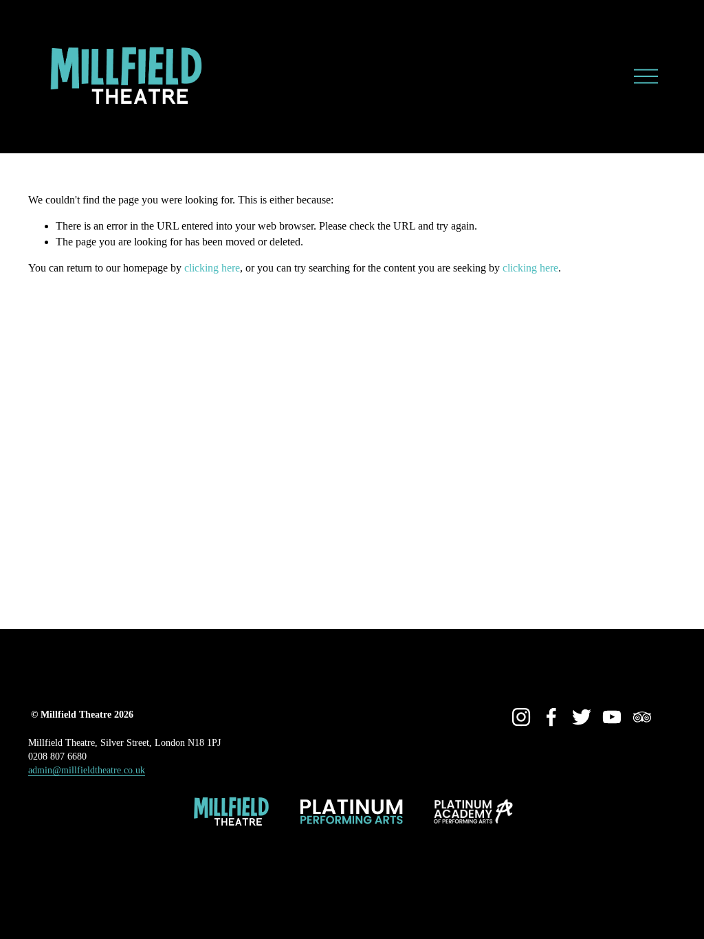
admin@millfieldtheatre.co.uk (86, 769)
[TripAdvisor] (642, 717)
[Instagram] (521, 717)
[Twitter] (581, 717)
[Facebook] (551, 717)
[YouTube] (612, 717)
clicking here (212, 268)
